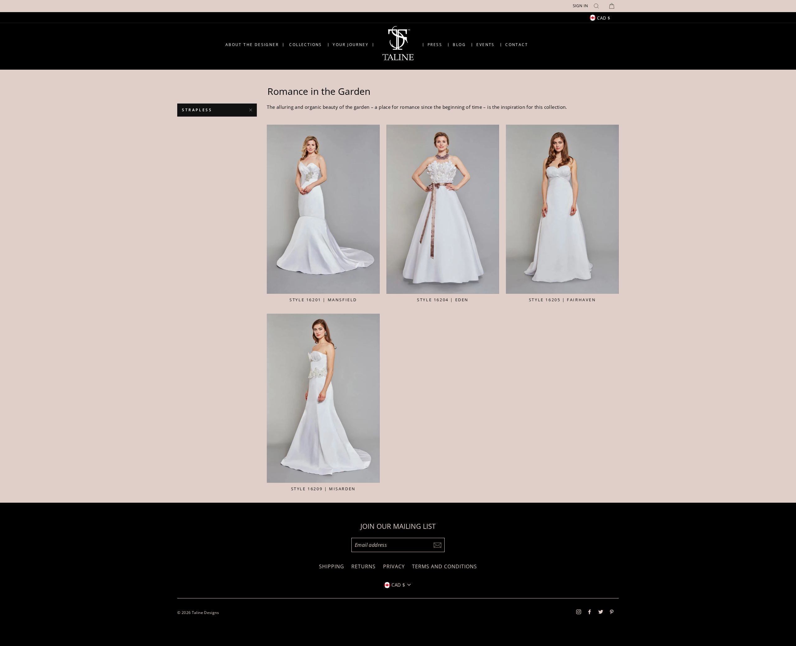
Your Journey (350, 44)
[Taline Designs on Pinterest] (611, 611)
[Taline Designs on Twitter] (600, 611)
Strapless (197, 110)
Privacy (394, 566)
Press (435, 44)
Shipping (331, 566)
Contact (516, 44)
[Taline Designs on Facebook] (589, 611)
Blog (459, 44)
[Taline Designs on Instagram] (578, 611)
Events (485, 44)
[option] (398, 6)
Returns (363, 566)
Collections (305, 44)
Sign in (580, 5)
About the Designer (252, 44)
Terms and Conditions (444, 566)
